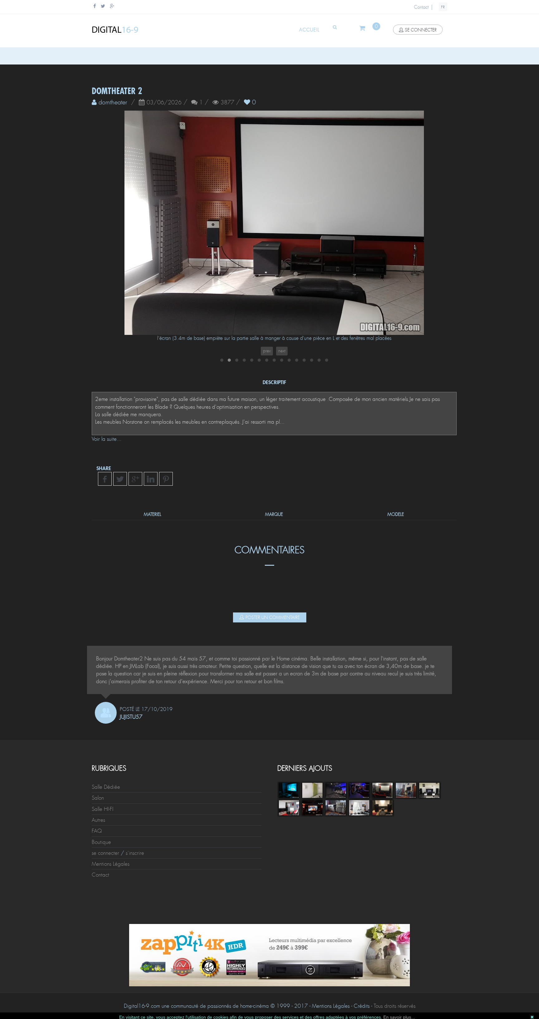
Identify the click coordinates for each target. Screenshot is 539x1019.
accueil (309, 30)
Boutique (101, 842)
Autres (98, 820)
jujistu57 (131, 716)
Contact (421, 7)
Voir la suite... (106, 439)
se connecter (421, 30)
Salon (98, 797)
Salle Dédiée (106, 786)
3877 (227, 103)
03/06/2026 (164, 103)
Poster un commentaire (272, 617)
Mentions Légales (110, 863)
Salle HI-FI (103, 809)
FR (443, 7)
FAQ (97, 830)
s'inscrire (135, 853)
